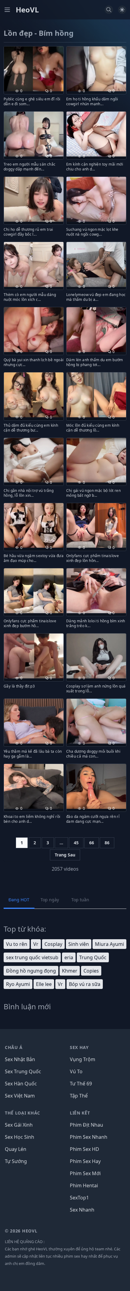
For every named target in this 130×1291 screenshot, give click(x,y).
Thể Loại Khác (22, 1113)
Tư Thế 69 (81, 1083)
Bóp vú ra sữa (84, 984)
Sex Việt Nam (20, 1095)
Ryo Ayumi (18, 984)
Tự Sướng (16, 1161)
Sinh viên (78, 944)
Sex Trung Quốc (23, 1071)
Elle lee (44, 984)
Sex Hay (79, 1047)
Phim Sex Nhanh (88, 1137)
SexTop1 (79, 1197)
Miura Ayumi (109, 944)
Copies (91, 970)
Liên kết (80, 1113)
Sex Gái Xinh (19, 1124)
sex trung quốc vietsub (32, 957)
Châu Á (14, 1047)
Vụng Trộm (82, 1059)
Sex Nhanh (82, 1209)
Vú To (76, 1071)
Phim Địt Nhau (86, 1124)
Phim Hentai (84, 1185)
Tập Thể (79, 1095)
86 (107, 843)
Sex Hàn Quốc (21, 1083)
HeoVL (27, 10)
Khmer (69, 970)
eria (68, 957)
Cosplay (53, 944)
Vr (35, 944)
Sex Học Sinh (19, 1137)
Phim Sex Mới (85, 1173)
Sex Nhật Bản (20, 1059)
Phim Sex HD (84, 1149)
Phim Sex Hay (85, 1161)
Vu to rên (16, 944)
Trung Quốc (92, 957)
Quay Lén (15, 1149)
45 (76, 843)
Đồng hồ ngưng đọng (31, 970)
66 (91, 843)
